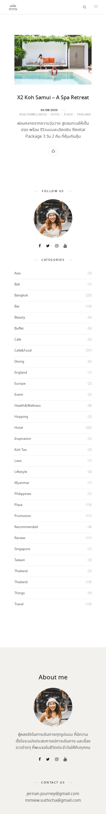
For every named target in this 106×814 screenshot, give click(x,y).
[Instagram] (57, 246)
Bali (17, 284)
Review (19, 538)
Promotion (22, 516)
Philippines (22, 494)
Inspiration (22, 438)
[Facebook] (40, 246)
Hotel (55, 114)
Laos (18, 461)
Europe (19, 383)
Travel (18, 604)
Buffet (19, 328)
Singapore (22, 549)
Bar (17, 306)
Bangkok (21, 295)
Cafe (17, 339)
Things (19, 593)
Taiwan (19, 560)
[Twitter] (48, 246)
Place (68, 114)
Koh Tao (20, 450)
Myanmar (21, 483)
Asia (17, 273)
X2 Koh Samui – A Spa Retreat (53, 98)
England (20, 372)
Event (18, 394)
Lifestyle (20, 472)
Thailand (84, 114)
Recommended (26, 527)
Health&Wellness (33, 114)
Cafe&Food (23, 350)
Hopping (21, 416)
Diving (19, 361)
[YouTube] (66, 246)
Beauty (19, 317)
